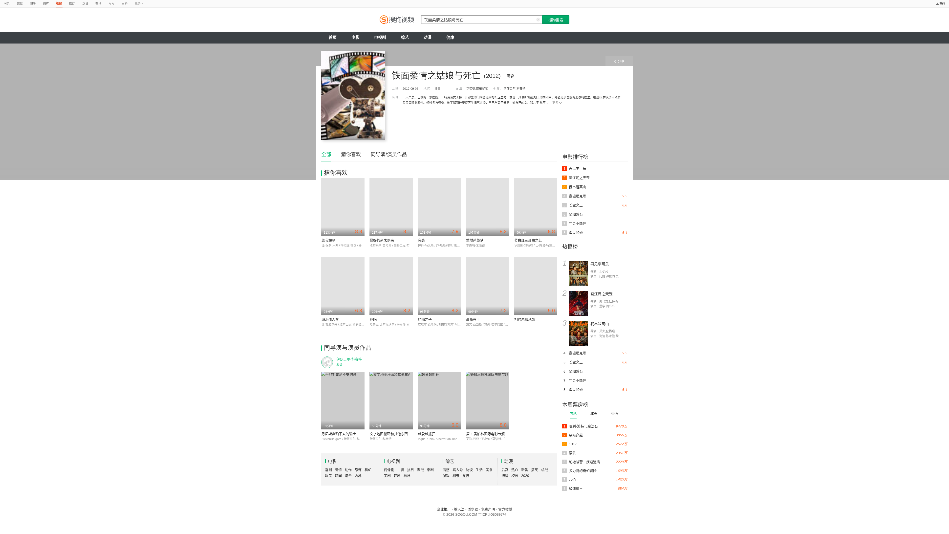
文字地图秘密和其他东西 (389, 434)
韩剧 (397, 476)
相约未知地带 (524, 319)
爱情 (338, 470)
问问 (111, 3)
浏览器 (473, 509)
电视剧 (380, 37)
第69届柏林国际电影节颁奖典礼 (490, 434)
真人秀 (458, 470)
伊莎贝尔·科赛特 (514, 88)
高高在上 (473, 319)
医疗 (72, 3)
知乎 (33, 3)
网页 (7, 3)
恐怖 (358, 470)
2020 (525, 476)
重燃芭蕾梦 (474, 240)
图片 (46, 3)
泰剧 (430, 470)
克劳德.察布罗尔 (477, 88)
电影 (355, 37)
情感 (446, 470)
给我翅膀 (328, 240)
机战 (544, 470)
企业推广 (444, 509)
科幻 (368, 470)
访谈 (469, 470)
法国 (437, 88)
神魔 (504, 476)
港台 (348, 476)
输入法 (459, 509)
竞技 (465, 476)
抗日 (410, 470)
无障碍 (940, 3)
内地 (573, 413)
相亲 (456, 476)
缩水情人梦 (330, 319)
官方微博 (505, 509)
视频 (59, 3)
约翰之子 (425, 319)
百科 (125, 3)
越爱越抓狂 (426, 434)
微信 (20, 3)
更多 (555, 103)
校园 (514, 476)
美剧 (387, 476)
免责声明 (488, 509)
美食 (489, 470)
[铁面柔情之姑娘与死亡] (353, 95)
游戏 (446, 476)
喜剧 (328, 470)
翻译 (98, 3)
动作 (348, 470)
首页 (333, 37)
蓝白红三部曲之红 (528, 240)
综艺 (405, 37)
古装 (400, 470)
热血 (514, 470)
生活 (479, 470)
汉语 (85, 3)
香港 (614, 413)
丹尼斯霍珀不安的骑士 (339, 434)
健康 (450, 37)
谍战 (420, 470)
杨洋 (407, 476)
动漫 (427, 37)
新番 (524, 470)
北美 (593, 413)
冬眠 (373, 319)
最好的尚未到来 (382, 240)
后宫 (504, 470)
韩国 (338, 476)
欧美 (328, 476)
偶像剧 (389, 470)
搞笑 (534, 470)
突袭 (421, 240)
